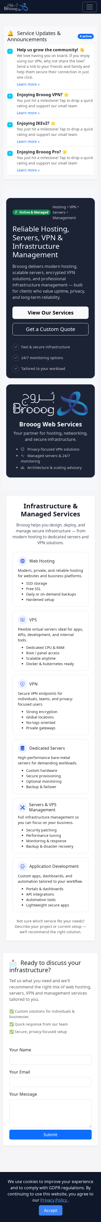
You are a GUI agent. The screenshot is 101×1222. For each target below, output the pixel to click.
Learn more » (28, 84)
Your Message (23, 1094)
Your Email (19, 1072)
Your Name (20, 1050)
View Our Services (51, 312)
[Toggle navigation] (89, 7)
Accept (50, 1210)
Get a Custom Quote (50, 329)
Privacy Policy (54, 1200)
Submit (50, 1134)
